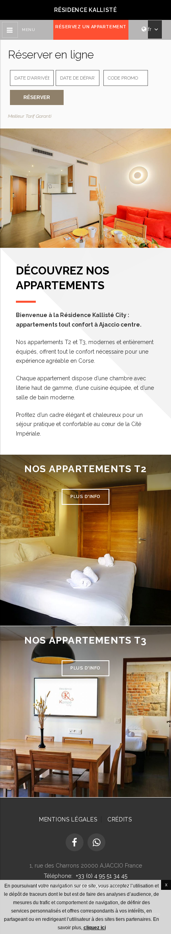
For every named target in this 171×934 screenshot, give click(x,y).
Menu (28, 29)
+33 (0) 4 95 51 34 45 (101, 876)
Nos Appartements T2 (85, 469)
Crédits (119, 819)
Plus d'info (85, 496)
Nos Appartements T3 (85, 640)
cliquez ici (95, 927)
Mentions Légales (68, 819)
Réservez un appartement (90, 26)
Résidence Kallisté (85, 10)
